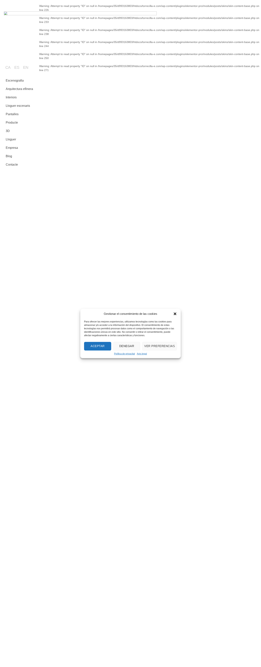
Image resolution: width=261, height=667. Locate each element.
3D (8, 131)
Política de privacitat (124, 353)
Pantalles (12, 114)
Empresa (12, 147)
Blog (9, 156)
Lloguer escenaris (18, 105)
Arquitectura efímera (19, 89)
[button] (175, 314)
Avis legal (142, 353)
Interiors (11, 97)
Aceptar (98, 346)
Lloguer (11, 139)
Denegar (126, 346)
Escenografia (15, 80)
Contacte (12, 164)
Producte (12, 122)
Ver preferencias (159, 346)
